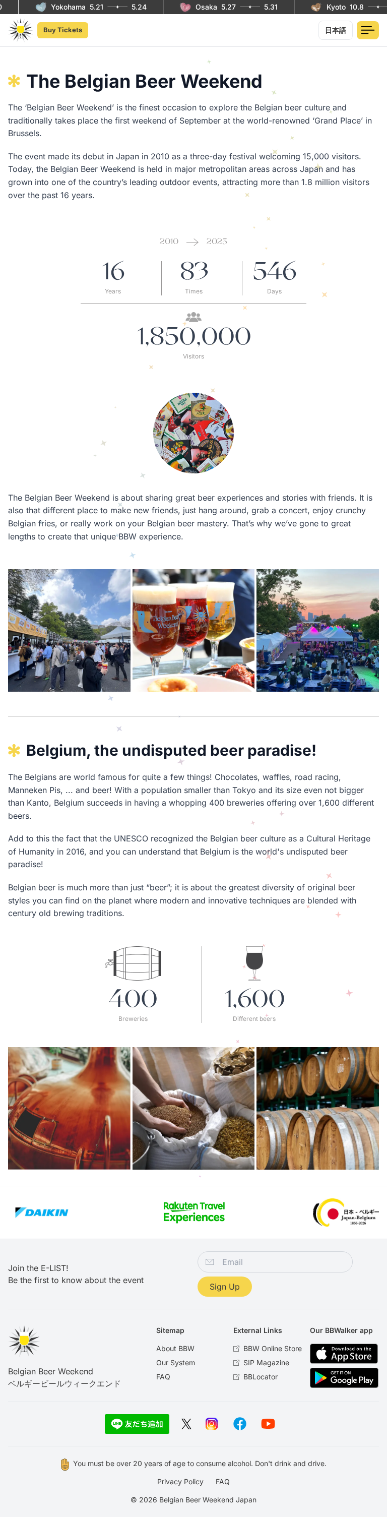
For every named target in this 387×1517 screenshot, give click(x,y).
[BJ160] (346, 1212)
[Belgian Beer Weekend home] (20, 30)
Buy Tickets (62, 30)
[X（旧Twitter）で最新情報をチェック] (186, 1424)
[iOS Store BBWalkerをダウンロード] (344, 1354)
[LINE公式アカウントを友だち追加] (137, 1424)
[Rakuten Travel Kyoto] (194, 1212)
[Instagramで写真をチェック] (212, 1424)
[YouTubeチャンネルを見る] (268, 1424)
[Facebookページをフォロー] (240, 1424)
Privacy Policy (180, 1481)
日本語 (335, 30)
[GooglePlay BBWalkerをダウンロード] (344, 1378)
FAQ (223, 1481)
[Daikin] (42, 1212)
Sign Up (225, 1287)
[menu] (368, 30)
